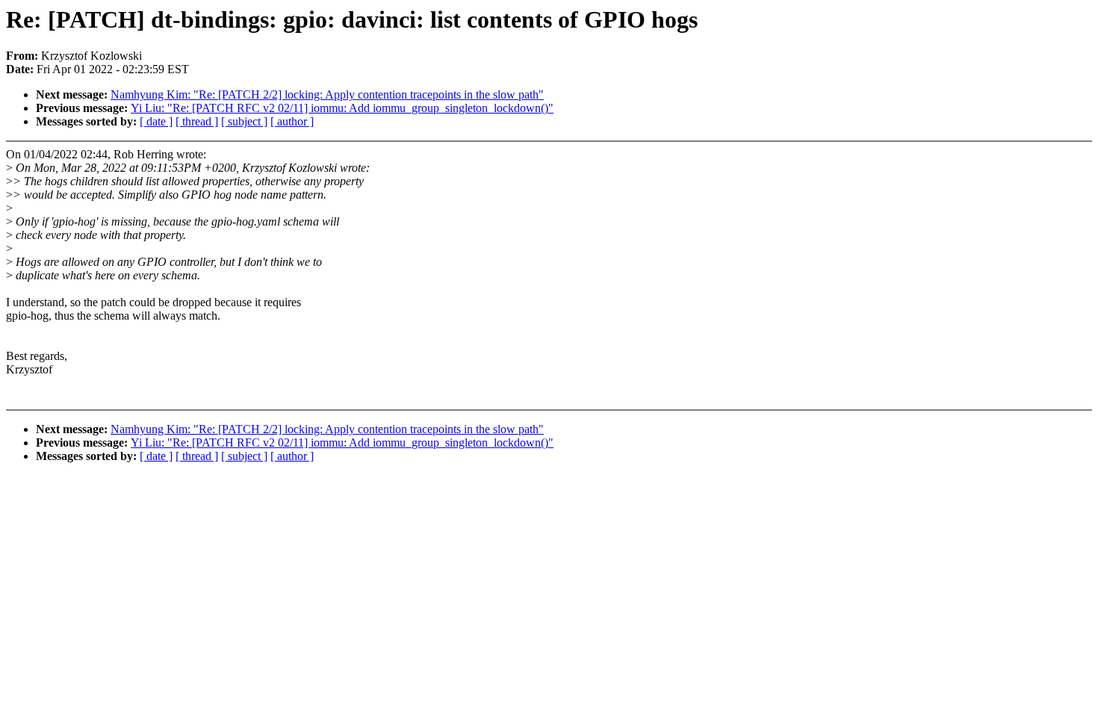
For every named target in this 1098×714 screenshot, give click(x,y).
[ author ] (292, 121)
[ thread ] (197, 121)
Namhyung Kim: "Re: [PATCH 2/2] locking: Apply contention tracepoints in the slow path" (327, 94)
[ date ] (156, 121)
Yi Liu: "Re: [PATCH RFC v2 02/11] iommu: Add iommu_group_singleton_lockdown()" (342, 108)
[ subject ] (244, 121)
